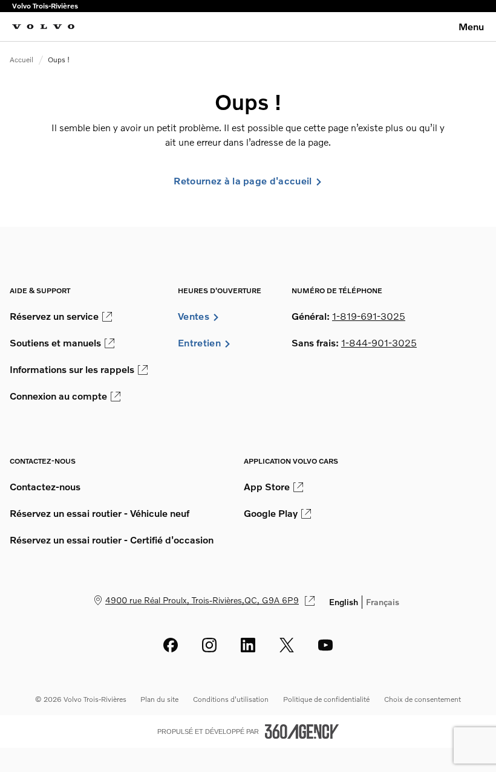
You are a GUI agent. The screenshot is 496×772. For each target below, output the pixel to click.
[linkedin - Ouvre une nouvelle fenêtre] (248, 645)
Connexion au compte (58, 396)
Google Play (271, 513)
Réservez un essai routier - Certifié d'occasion (112, 540)
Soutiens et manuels (55, 343)
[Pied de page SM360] (302, 731)
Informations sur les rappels (72, 369)
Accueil (21, 59)
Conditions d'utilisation (231, 699)
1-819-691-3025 (368, 316)
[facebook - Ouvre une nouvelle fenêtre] (170, 645)
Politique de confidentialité (326, 699)
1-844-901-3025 (379, 343)
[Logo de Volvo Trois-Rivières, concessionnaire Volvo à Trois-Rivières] (43, 26)
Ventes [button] (193, 316)
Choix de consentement (422, 699)
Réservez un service (54, 316)
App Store (267, 487)
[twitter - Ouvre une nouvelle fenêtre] (286, 645)
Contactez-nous (45, 487)
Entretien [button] (199, 343)
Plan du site (159, 699)
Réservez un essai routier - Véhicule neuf (99, 513)
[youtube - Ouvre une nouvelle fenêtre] (325, 645)
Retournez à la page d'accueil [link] (243, 181)
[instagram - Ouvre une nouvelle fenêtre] (209, 645)
